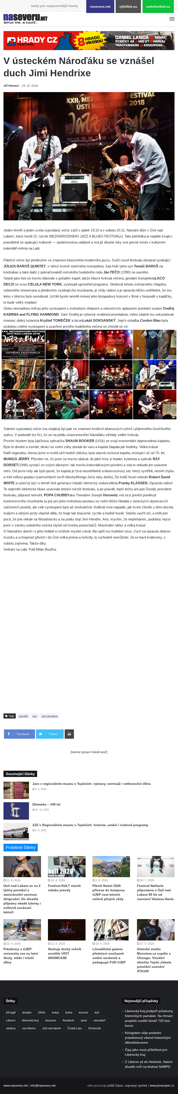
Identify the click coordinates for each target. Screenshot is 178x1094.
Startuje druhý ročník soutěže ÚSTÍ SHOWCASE (64, 953)
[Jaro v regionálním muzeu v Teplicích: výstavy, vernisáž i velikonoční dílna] (16, 790)
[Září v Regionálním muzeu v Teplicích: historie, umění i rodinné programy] (16, 831)
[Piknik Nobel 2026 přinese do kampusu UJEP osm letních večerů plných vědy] (111, 866)
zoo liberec (29, 1028)
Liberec (11, 1020)
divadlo (27, 1012)
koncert (83, 1012)
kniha (68, 1012)
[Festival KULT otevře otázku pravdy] (67, 866)
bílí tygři (11, 1012)
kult (97, 1012)
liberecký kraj (30, 1020)
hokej (55, 1012)
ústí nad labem (49, 716)
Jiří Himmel (11, 85)
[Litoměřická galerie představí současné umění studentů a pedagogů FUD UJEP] (111, 929)
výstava (11, 1028)
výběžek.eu (128, 6)
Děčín (41, 1012)
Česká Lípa (74, 1028)
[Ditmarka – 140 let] (16, 811)
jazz (34, 716)
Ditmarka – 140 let (46, 804)
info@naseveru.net (43, 1085)
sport (84, 1020)
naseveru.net (100, 6)
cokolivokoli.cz (158, 6)
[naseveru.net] (25, 19)
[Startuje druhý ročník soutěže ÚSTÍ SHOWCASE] (67, 929)
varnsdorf (99, 1020)
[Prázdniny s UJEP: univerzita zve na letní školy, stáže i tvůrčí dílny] (22, 929)
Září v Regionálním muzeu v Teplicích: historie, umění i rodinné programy (90, 825)
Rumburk (68, 1020)
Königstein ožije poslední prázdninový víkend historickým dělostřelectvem (148, 1037)
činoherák (94, 1028)
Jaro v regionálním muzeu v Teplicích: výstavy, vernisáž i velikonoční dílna (91, 784)
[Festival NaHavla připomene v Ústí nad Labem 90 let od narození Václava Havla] (156, 866)
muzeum (50, 1020)
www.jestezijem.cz (162, 1085)
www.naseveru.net (15, 1085)
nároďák (23, 716)
